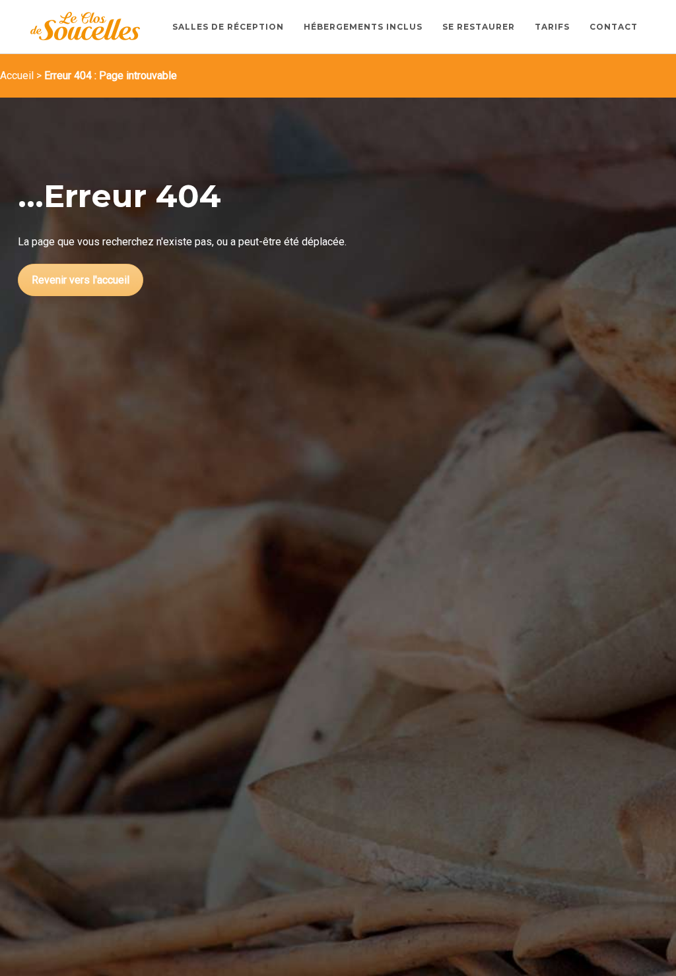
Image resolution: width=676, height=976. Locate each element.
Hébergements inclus (363, 27)
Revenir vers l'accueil (80, 280)
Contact (614, 27)
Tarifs (552, 27)
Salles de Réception (228, 27)
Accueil (17, 75)
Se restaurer (478, 27)
